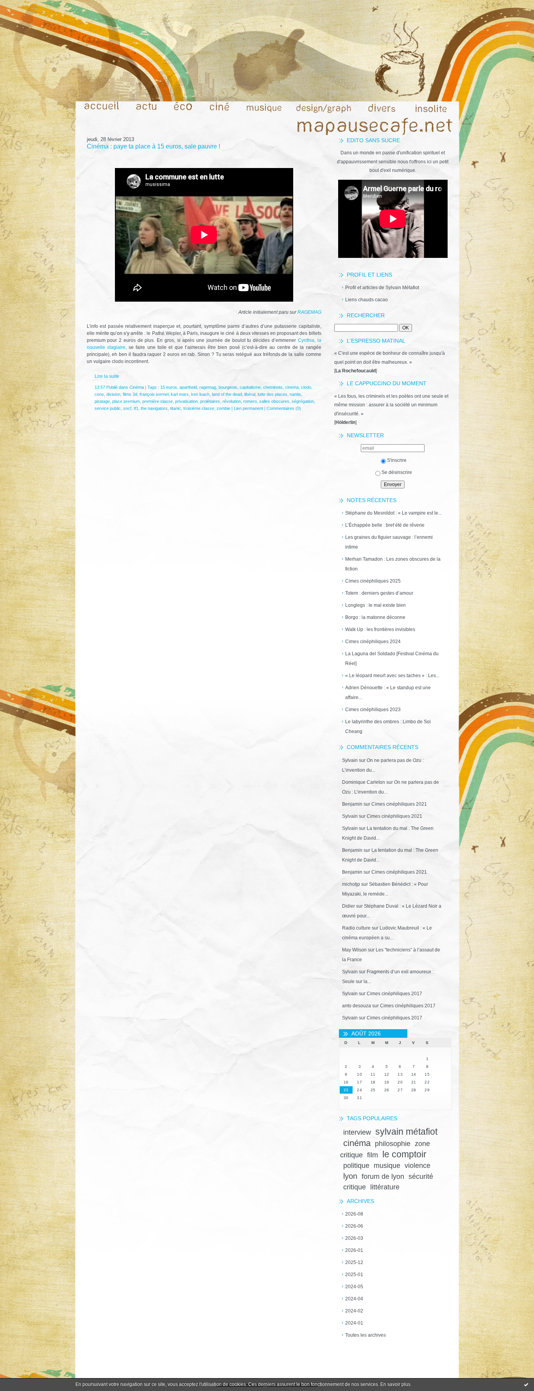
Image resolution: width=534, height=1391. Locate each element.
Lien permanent (248, 408)
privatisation (186, 401)
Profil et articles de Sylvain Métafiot (382, 287)
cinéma (357, 1143)
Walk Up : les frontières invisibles (380, 629)
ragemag (207, 387)
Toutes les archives (365, 1335)
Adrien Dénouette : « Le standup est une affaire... (388, 692)
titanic (175, 408)
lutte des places (272, 394)
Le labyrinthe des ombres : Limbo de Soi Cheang (388, 726)
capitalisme (250, 387)
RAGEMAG (309, 312)
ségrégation (303, 401)
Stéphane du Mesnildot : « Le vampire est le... (393, 513)
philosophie (392, 1144)
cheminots (273, 387)
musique (387, 1165)
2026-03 (354, 1238)
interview (357, 1132)
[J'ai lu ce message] (526, 1384)
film (372, 1155)
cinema (292, 387)
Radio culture (356, 928)
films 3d (130, 394)
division (113, 394)
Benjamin (352, 804)
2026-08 (354, 1214)
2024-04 (354, 1299)
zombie (223, 408)
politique (356, 1165)
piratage (102, 401)
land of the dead (227, 394)
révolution (231, 401)
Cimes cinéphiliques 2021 (399, 804)
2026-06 (354, 1226)
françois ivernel (154, 394)
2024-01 (354, 1323)
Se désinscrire (397, 472)
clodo (306, 387)
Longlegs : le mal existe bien (375, 605)
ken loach (200, 394)
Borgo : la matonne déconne (375, 617)
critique (354, 1187)
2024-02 (354, 1311)
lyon (350, 1176)
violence (417, 1165)
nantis (295, 394)
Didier (348, 906)
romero (250, 401)
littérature (385, 1187)
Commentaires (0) (284, 408)
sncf (127, 408)
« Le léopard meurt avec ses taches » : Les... (392, 675)
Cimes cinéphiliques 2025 (373, 581)
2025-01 (354, 1274)
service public (108, 408)
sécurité (421, 1176)
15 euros (168, 387)
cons (99, 394)
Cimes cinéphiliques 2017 (394, 993)
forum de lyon (383, 1176)
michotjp (351, 884)
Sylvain (350, 760)
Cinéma (136, 387)
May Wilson (354, 950)
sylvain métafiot (406, 1131)
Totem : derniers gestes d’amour (379, 593)
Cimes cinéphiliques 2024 (373, 641)
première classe (157, 401)
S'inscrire (397, 460)
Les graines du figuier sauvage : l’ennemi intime (389, 542)
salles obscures (274, 401)
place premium (126, 401)
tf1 (136, 408)
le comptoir (404, 1154)
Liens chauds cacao (366, 299)
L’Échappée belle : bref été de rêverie (385, 525)
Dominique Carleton (363, 782)
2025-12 (354, 1262)
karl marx (180, 394)
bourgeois (228, 387)
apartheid (188, 387)
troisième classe (198, 408)
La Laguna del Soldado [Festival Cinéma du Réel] (392, 658)
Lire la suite (107, 376)
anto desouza (356, 1005)
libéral (249, 394)
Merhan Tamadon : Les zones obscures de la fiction (393, 564)
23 (346, 1090)
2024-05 (354, 1286)
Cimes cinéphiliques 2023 (373, 709)
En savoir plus (395, 1384)
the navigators (154, 408)
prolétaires (210, 401)
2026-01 (354, 1250)
